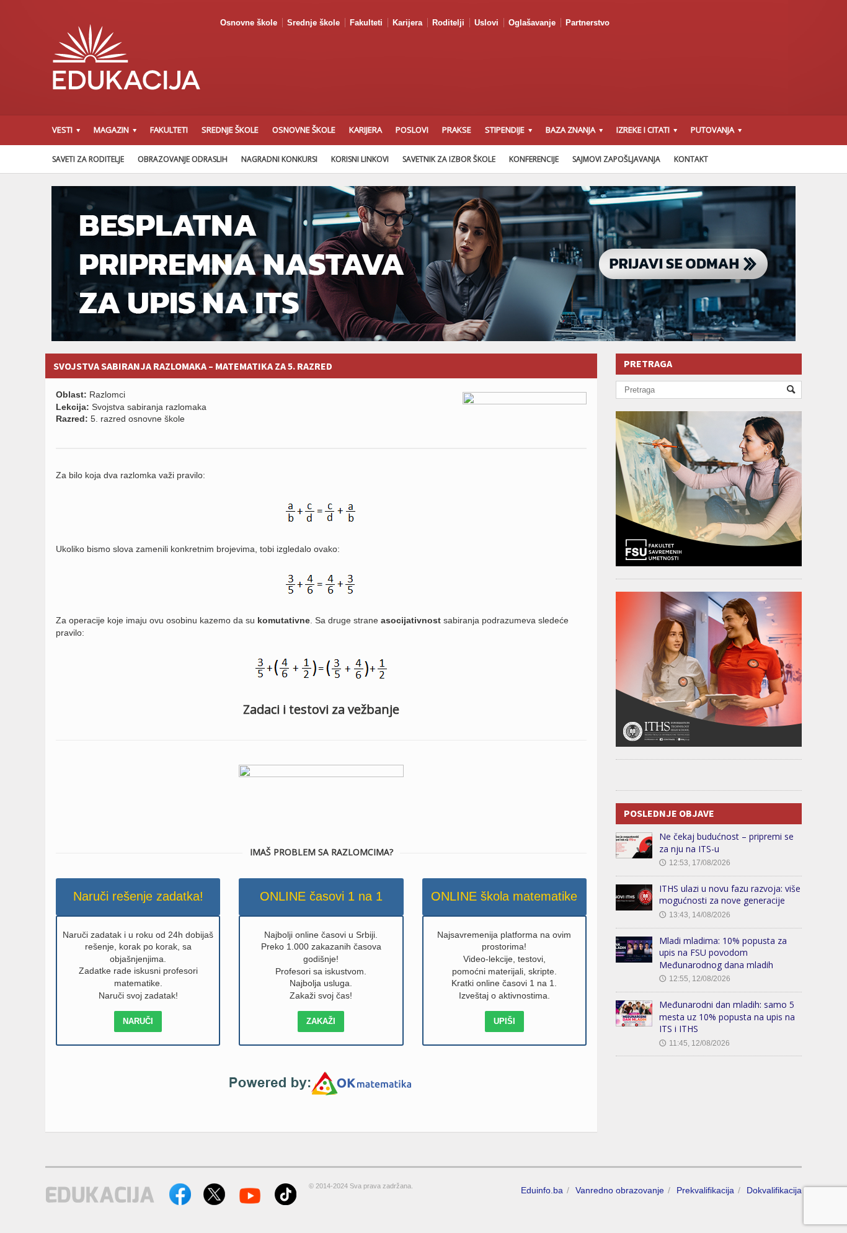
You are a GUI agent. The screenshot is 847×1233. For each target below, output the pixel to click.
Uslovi (486, 22)
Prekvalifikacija (705, 1190)
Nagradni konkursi (279, 159)
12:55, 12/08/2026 (694, 978)
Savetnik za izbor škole (448, 159)
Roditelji (448, 22)
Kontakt (691, 159)
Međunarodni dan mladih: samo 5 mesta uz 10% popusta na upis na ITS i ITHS (727, 1017)
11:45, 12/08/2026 (694, 1043)
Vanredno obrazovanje (619, 1190)
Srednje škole (313, 22)
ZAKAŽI (320, 1021)
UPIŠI (504, 1021)
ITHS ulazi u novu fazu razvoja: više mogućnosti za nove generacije (729, 895)
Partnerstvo (587, 22)
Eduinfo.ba (542, 1190)
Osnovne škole (248, 22)
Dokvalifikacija (774, 1190)
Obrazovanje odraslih (183, 159)
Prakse (456, 129)
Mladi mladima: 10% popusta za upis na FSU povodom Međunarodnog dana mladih (723, 953)
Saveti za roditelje (88, 159)
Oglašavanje (532, 22)
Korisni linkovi (360, 159)
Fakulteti (366, 22)
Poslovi (412, 129)
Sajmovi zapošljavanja (616, 159)
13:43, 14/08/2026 (694, 914)
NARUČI (138, 1021)
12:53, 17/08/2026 (694, 862)
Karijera (407, 22)
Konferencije (534, 159)
